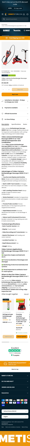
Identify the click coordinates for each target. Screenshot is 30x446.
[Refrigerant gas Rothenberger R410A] (8, 304)
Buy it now (15, 94)
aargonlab (10, 424)
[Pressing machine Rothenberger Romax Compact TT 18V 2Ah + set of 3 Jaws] (22, 304)
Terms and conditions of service (12, 427)
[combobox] (15, 19)
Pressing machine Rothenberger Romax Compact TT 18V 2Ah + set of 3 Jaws (21, 318)
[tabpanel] (15, 209)
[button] (27, 14)
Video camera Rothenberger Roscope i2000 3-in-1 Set (14, 25)
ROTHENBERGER (6, 71)
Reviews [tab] (25, 124)
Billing (10, 85)
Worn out (20, 89)
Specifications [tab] (16, 124)
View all (26, 294)
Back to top (15, 369)
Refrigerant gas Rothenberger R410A (8, 316)
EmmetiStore (8, 421)
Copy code (19, 8)
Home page (4, 24)
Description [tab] (5, 124)
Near (3, 427)
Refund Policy (25, 427)
